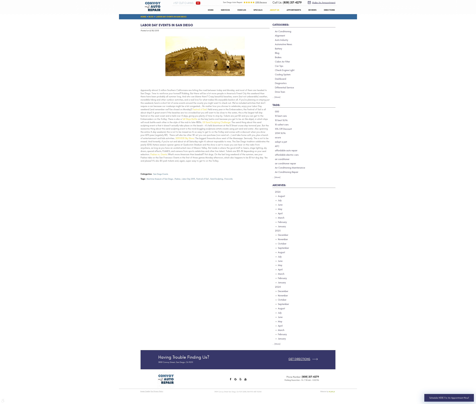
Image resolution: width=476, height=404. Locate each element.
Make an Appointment (323, 2)
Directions (329, 10)
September (283, 248)
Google (235, 380)
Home (210, 10)
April (280, 213)
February (282, 222)
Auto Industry (281, 40)
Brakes (278, 57)
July (280, 200)
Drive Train (280, 92)
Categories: (280, 24)
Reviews (312, 10)
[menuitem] (210, 10)
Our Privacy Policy (156, 391)
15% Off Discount (283, 129)
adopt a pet (281, 141)
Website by (328, 391)
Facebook (230, 380)
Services (225, 10)
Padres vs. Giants (158, 154)
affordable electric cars (287, 154)
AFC (277, 146)
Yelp (240, 380)
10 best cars (281, 116)
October (282, 243)
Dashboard (280, 79)
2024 (278, 287)
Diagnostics (281, 83)
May (280, 209)
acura (278, 137)
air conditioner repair (285, 163)
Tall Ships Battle (189, 119)
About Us (274, 10)
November (283, 239)
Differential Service (284, 87)
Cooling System (282, 74)
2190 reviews (261, 2)
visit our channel (184, 3)
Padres (177, 179)
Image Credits (145, 391)
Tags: (276, 105)
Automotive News (283, 44)
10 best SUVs (281, 120)
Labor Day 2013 (188, 179)
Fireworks (228, 179)
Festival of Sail (200, 109)
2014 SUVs (280, 133)
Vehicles (241, 10)
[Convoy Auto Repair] (153, 7)
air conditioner (282, 159)
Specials (257, 10)
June (280, 204)
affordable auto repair (286, 150)
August (281, 196)
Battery (278, 48)
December (283, 235)
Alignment (280, 35)
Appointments (294, 10)
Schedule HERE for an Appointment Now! (449, 398)
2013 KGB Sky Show (184, 138)
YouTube (245, 380)
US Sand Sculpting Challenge (216, 122)
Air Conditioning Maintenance (290, 167)
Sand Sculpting (216, 179)
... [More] (276, 97)
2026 (278, 192)
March (281, 217)
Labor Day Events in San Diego (171, 16)
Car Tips (279, 66)
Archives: (279, 185)
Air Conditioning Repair (286, 172)
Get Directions (299, 359)
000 (277, 111)
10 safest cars (282, 124)
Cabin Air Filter (282, 61)
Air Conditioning (283, 31)
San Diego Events (160, 174)
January (282, 226)
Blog (151, 16)
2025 (278, 230)
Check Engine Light (284, 70)
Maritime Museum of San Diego (160, 179)
